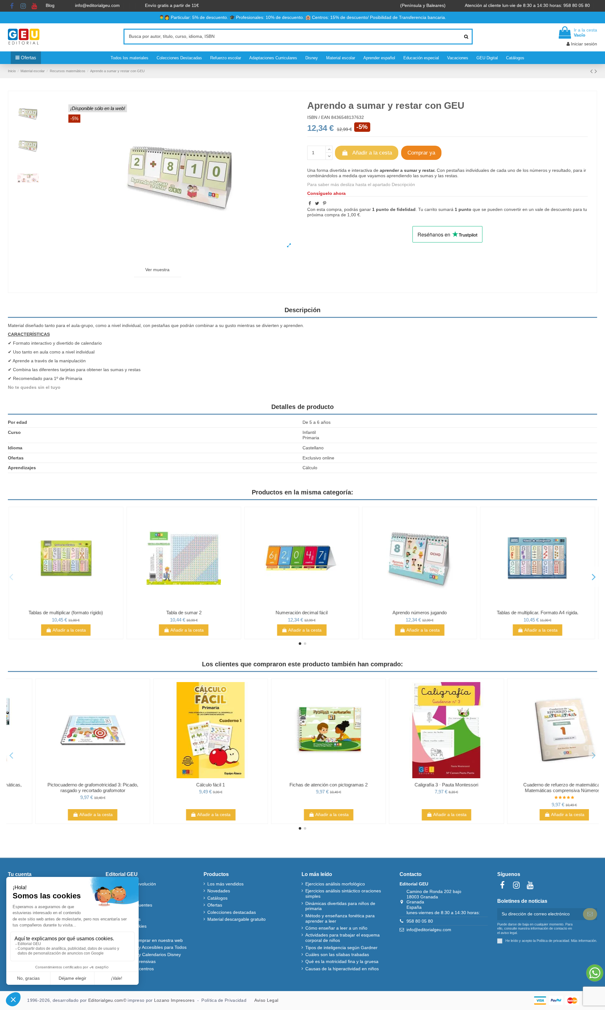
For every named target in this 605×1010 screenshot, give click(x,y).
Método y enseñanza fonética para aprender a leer (340, 918)
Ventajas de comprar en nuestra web (146, 940)
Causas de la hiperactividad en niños (342, 968)
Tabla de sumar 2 (184, 612)
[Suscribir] (590, 914)
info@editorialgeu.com (98, 5)
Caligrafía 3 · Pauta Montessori (538, 784)
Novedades (218, 890)
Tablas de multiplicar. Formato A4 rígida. (538, 612)
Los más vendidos (225, 883)
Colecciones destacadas (231, 912)
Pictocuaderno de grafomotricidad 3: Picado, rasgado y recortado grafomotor (184, 787)
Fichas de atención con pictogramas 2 (420, 784)
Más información (583, 941)
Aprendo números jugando (420, 612)
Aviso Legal (266, 1000)
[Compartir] (309, 203)
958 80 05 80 (419, 921)
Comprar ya (421, 153)
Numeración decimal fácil (303, 612)
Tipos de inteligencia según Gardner (341, 947)
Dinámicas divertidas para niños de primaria (340, 906)
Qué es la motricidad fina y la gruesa (341, 961)
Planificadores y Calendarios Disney (145, 954)
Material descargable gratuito (236, 919)
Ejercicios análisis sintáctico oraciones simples (343, 893)
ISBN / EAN (318, 117)
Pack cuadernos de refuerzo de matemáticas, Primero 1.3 (67, 787)
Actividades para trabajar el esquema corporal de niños (342, 937)
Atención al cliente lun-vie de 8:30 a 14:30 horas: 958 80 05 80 (528, 5)
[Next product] (596, 71)
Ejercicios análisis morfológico (335, 883)
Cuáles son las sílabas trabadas (337, 954)
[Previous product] (592, 71)
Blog (51, 5)
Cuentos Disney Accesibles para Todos (148, 947)
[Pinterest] (324, 203)
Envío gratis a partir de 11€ (172, 5)
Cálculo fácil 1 (302, 784)
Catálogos (217, 898)
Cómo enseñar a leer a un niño (336, 928)
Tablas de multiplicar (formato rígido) (67, 612)
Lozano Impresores (174, 1000)
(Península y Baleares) (423, 5)
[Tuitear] (317, 203)
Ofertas (214, 905)
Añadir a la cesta (372, 153)
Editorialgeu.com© (107, 1000)
